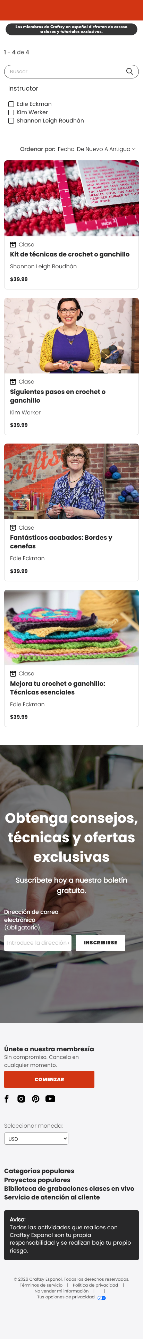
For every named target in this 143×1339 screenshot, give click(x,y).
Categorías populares (39, 1171)
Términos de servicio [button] (41, 1285)
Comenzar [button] (49, 1079)
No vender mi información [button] (62, 1291)
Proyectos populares (37, 1180)
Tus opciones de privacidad (66, 1297)
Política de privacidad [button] (95, 1285)
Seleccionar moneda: (33, 1126)
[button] (130, 71)
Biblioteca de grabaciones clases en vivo (69, 1189)
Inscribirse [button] (100, 942)
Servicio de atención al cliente (52, 1197)
